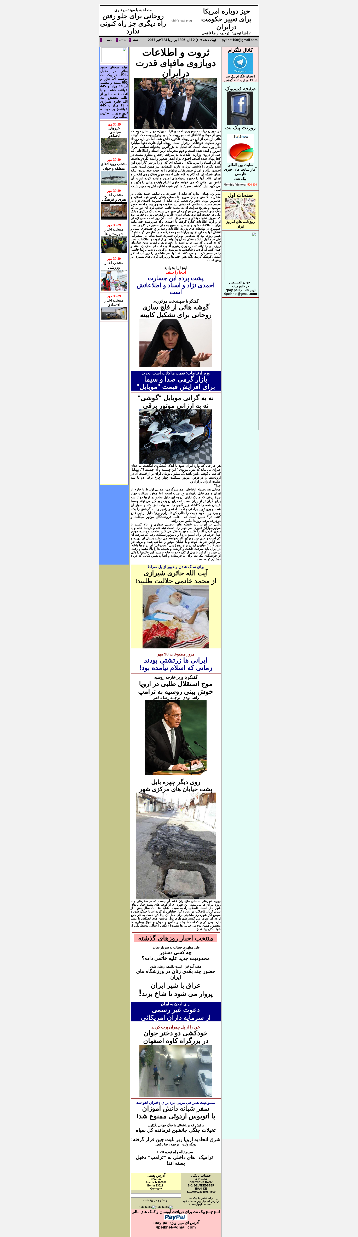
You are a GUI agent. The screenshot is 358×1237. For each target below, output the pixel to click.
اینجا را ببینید (176, 272)
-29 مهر (114, 124)
